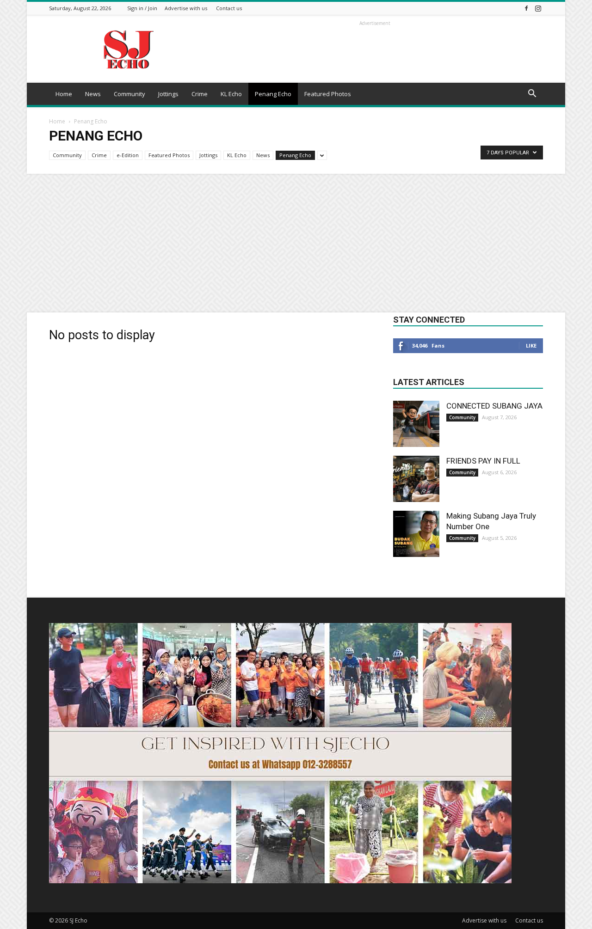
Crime (199, 94)
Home (64, 94)
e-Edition (128, 155)
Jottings (168, 94)
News (93, 94)
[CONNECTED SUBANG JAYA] (416, 424)
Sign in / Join (142, 8)
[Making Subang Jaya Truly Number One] (416, 534)
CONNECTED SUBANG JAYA (494, 405)
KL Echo (231, 94)
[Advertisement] (296, 243)
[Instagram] (538, 8)
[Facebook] (526, 8)
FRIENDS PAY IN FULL (483, 460)
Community (129, 94)
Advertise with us (186, 8)
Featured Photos (327, 94)
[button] (532, 94)
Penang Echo (273, 94)
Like (531, 345)
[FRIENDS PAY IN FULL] (416, 479)
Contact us (229, 8)
